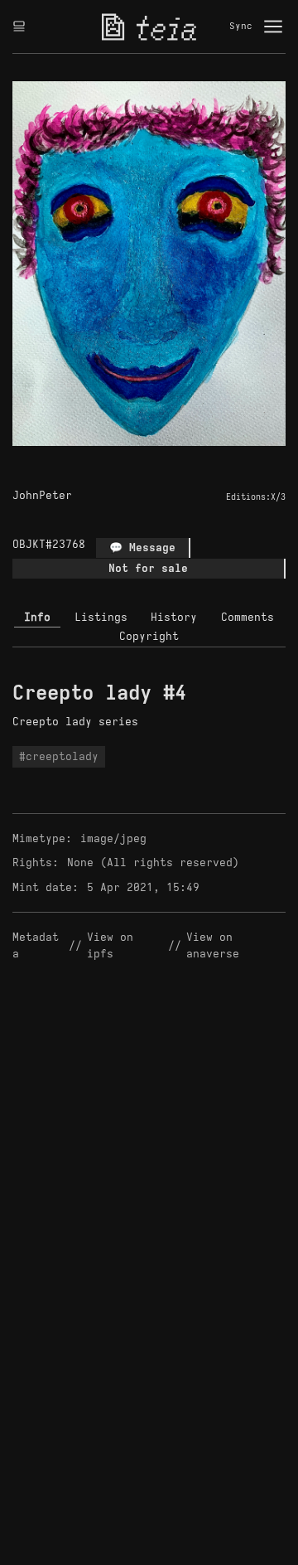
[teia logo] (149, 26)
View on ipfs (113, 945)
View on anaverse (212, 945)
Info (37, 617)
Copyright (149, 636)
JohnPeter (42, 495)
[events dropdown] (19, 26)
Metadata (35, 945)
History (174, 617)
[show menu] (273, 26)
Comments (247, 617)
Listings (100, 617)
